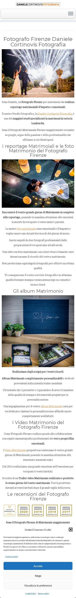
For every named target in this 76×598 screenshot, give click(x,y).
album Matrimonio (52, 406)
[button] (70, 529)
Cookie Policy (30, 593)
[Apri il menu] (70, 13)
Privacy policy (43, 593)
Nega (38, 575)
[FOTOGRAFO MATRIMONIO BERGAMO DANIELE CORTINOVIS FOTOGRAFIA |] (38, 4)
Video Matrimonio (15, 450)
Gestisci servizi (11, 556)
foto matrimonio (26, 228)
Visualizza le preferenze (38, 585)
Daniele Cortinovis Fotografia (54, 113)
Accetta (38, 566)
